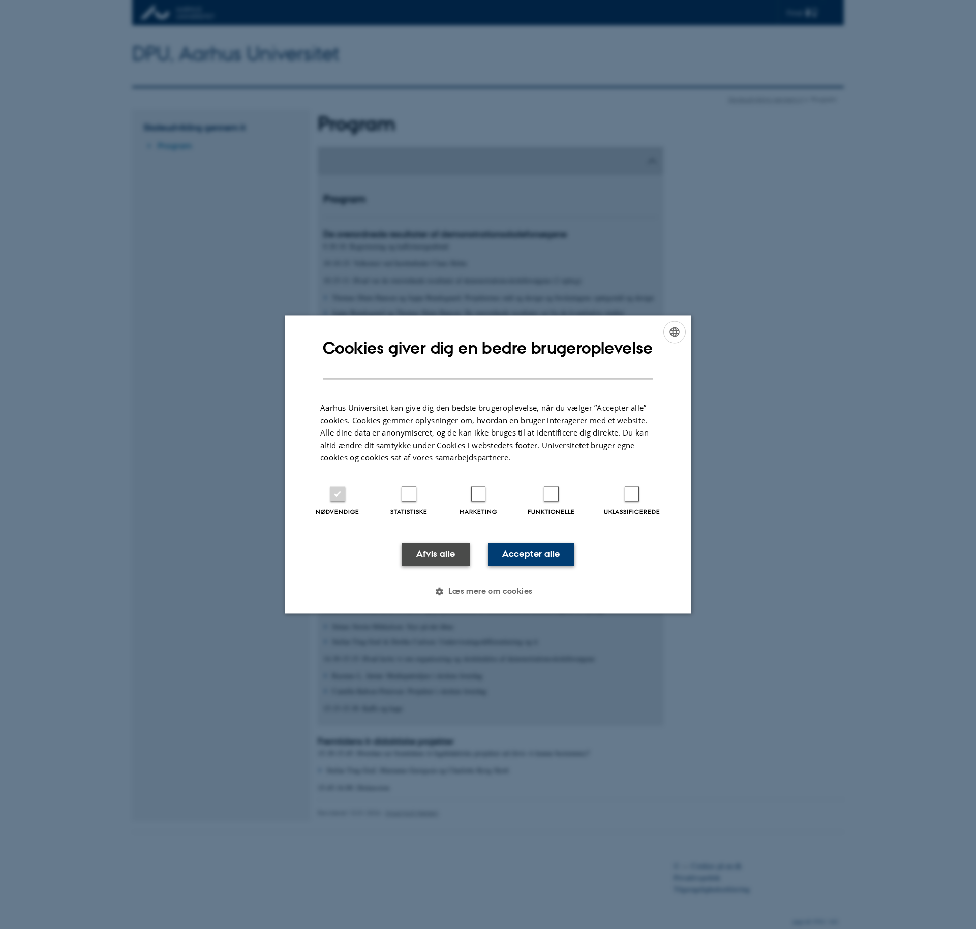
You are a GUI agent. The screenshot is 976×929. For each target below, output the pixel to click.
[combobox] (674, 332)
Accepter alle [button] (531, 554)
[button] (487, 591)
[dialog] (488, 464)
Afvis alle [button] (435, 554)
